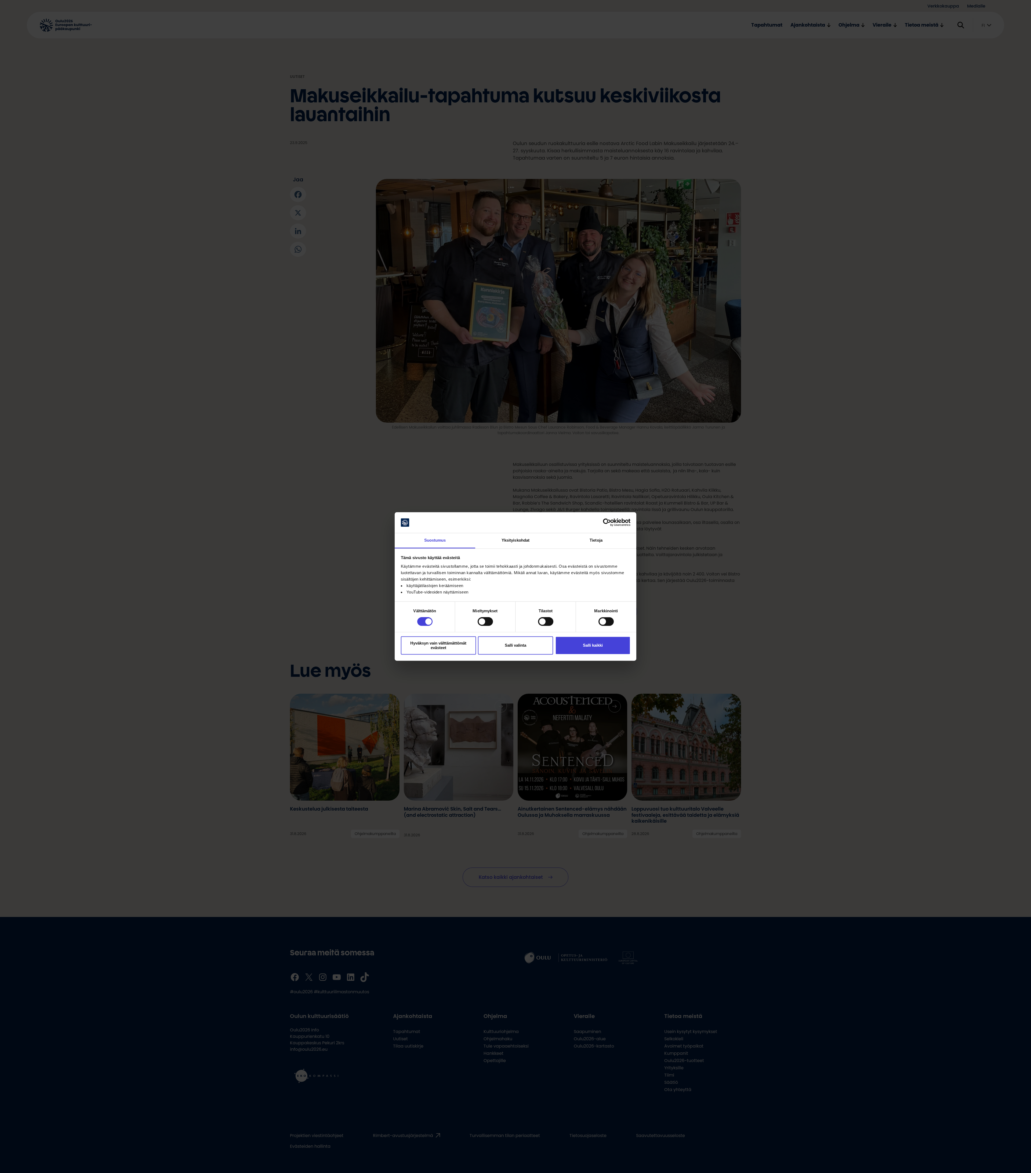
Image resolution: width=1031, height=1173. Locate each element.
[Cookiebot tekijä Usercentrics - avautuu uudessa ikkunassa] (606, 523)
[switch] (485, 621)
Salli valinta (515, 645)
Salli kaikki (593, 645)
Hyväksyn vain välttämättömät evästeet (438, 645)
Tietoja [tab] (596, 540)
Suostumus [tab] (435, 540)
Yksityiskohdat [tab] (515, 540)
